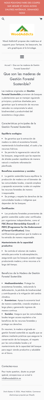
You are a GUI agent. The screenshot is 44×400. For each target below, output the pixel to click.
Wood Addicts (26, 391)
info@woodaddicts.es (11, 378)
